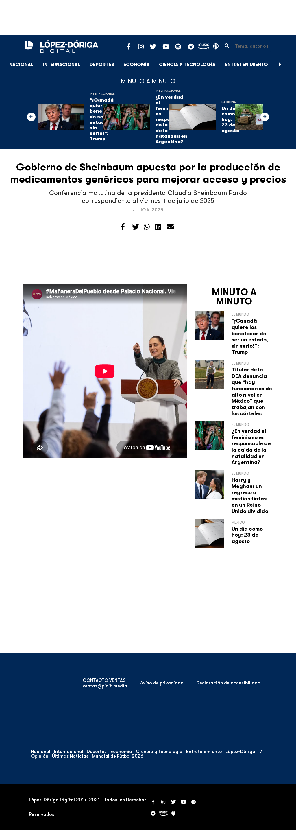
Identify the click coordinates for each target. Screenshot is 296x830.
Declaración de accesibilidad (228, 683)
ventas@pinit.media (105, 686)
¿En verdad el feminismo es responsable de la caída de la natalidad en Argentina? (251, 446)
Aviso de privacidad (162, 683)
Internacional (61, 64)
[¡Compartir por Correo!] (170, 227)
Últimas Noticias (70, 756)
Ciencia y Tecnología (187, 64)
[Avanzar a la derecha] (280, 64)
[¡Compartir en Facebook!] (123, 227)
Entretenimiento (246, 64)
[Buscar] (288, 64)
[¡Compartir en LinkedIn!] (158, 227)
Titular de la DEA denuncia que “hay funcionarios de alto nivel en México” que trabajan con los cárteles (252, 391)
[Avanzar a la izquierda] (31, 117)
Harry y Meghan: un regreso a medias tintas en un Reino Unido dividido (250, 495)
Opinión (39, 756)
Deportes (102, 64)
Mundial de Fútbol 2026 (117, 756)
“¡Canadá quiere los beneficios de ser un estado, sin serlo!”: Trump (250, 336)
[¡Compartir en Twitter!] (135, 227)
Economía (136, 64)
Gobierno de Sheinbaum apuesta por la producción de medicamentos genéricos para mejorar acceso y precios (148, 173)
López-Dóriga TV (243, 751)
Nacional (21, 64)
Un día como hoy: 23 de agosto (230, 119)
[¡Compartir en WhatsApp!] (147, 227)
